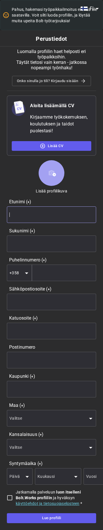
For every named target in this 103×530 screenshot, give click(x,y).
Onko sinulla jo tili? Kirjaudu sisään (47, 81)
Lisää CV (55, 146)
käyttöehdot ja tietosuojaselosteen (48, 503)
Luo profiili (51, 518)
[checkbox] (10, 498)
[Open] (26, 273)
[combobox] (89, 8)
